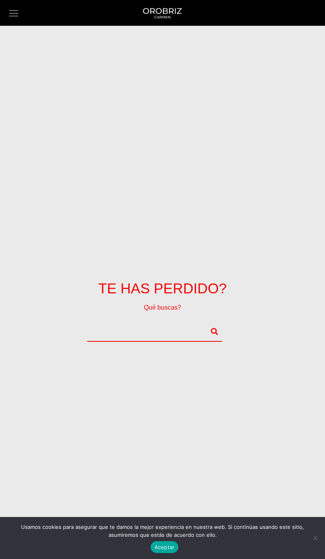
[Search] (211, 330)
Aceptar (165, 547)
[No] (315, 538)
